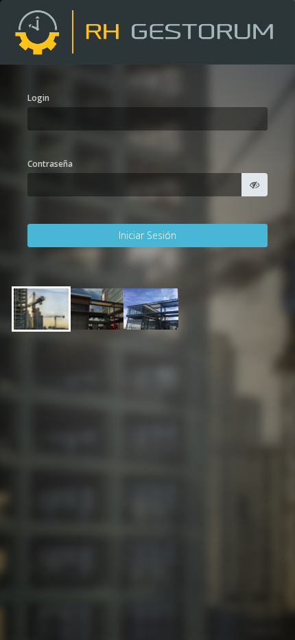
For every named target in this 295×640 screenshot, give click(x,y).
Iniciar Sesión (147, 235)
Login (38, 98)
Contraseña (50, 164)
